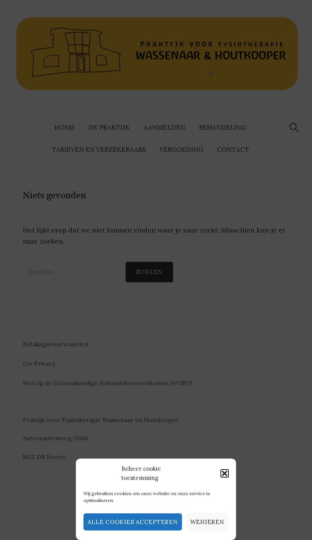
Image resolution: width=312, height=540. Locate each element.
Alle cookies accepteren (133, 522)
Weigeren (207, 522)
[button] (225, 473)
